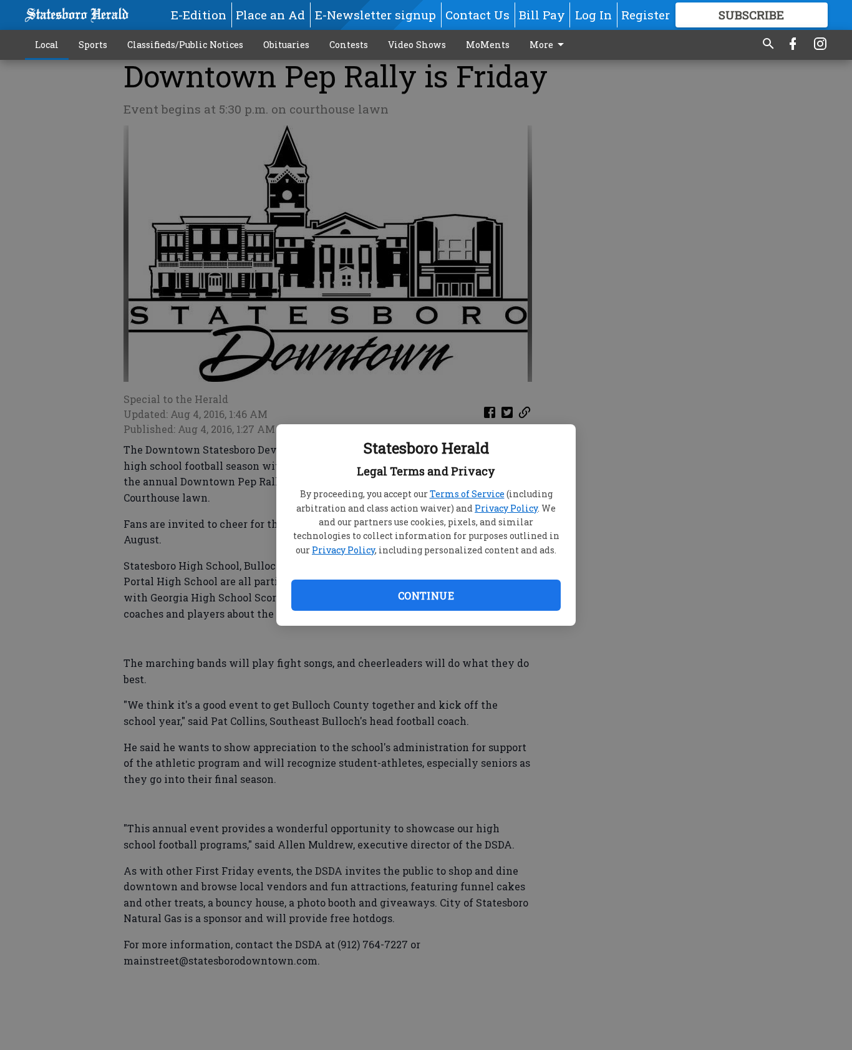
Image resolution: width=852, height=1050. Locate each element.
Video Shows (417, 45)
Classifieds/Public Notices (185, 45)
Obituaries (286, 45)
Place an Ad (270, 14)
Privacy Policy (506, 508)
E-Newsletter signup (375, 14)
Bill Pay (542, 14)
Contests (348, 45)
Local (47, 45)
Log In (593, 14)
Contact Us (477, 14)
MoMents (488, 45)
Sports (93, 45)
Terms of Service (467, 494)
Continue (426, 595)
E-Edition (198, 14)
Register (645, 14)
